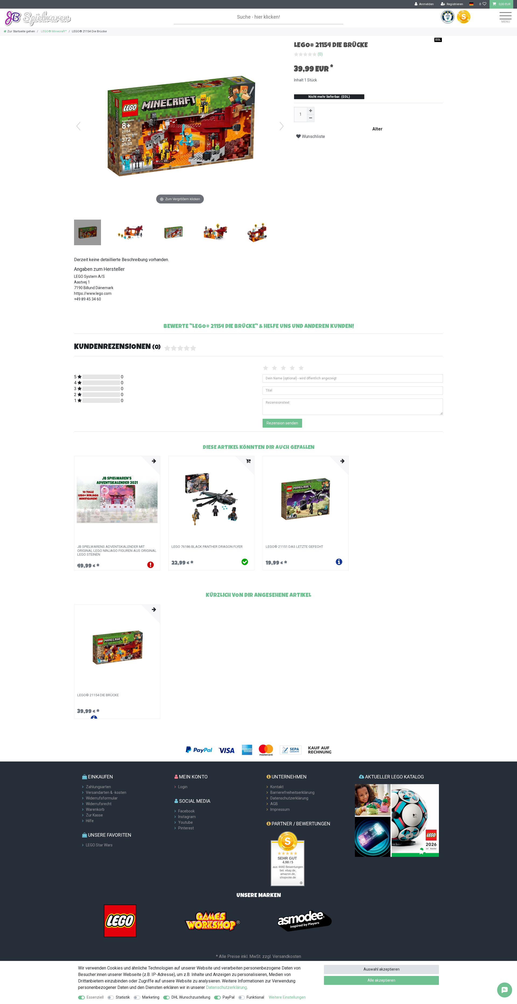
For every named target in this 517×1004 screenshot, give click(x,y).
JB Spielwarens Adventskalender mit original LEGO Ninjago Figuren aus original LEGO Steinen (116, 550)
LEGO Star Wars (99, 845)
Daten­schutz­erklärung (226, 987)
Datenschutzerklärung (289, 798)
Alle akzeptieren (381, 980)
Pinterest (186, 828)
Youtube (185, 822)
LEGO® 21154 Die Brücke (98, 695)
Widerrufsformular (102, 798)
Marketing (150, 997)
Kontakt (277, 787)
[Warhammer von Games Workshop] (212, 920)
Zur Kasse (94, 815)
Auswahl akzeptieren (382, 969)
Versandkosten (287, 956)
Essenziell (95, 997)
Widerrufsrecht (98, 804)
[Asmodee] (305, 920)
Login (182, 787)
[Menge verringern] (311, 118)
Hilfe (90, 821)
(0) (320, 54)
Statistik (123, 997)
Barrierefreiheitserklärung (292, 792)
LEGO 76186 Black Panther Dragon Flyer (207, 547)
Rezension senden (282, 423)
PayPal (229, 997)
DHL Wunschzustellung (191, 997)
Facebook (186, 811)
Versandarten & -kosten (106, 792)
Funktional (255, 997)
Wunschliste (313, 136)
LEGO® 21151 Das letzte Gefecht (294, 547)
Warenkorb (95, 809)
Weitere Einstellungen (287, 997)
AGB (274, 804)
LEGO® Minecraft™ (53, 31)
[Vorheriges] (78, 126)
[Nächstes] (281, 126)
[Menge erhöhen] (311, 111)
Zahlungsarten (98, 787)
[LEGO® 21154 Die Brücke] (87, 233)
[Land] (471, 4)
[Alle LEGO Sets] (120, 920)
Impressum (280, 809)
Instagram (187, 817)
